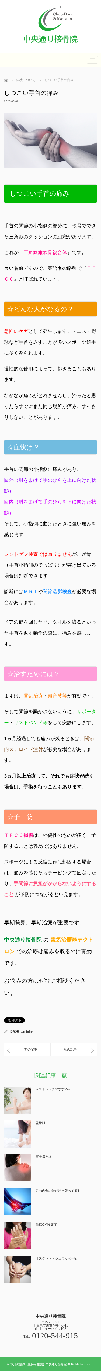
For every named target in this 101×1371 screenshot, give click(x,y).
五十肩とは (44, 1157)
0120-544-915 (55, 1335)
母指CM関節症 (46, 1224)
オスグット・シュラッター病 (57, 1258)
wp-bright (27, 1032)
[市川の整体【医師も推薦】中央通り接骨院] (51, 45)
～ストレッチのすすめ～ (53, 1089)
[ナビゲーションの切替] (92, 60)
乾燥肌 (40, 1123)
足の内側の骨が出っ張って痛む (58, 1191)
